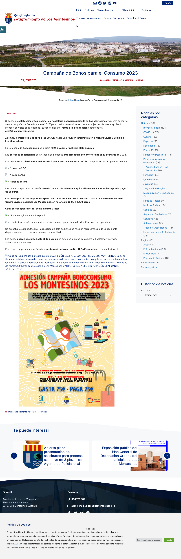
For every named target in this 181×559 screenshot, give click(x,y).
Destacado (105, 80)
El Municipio (128, 10)
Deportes (148, 141)
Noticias (89, 10)
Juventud (148, 184)
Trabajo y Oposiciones (155, 227)
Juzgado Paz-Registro (155, 188)
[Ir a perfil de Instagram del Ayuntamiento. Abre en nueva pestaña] (109, 3)
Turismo (146, 10)
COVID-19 (148, 132)
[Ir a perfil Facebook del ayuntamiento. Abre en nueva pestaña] (69, 513)
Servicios (148, 218)
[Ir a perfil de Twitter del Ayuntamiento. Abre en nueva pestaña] (104, 3)
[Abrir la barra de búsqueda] (77, 26)
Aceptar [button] (169, 540)
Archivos (145, 290)
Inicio (79, 10)
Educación (148, 150)
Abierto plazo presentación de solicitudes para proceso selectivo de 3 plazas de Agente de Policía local (63, 456)
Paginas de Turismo (153, 258)
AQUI (16, 544)
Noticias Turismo (152, 205)
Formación (148, 175)
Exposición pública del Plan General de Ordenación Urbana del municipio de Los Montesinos (118, 456)
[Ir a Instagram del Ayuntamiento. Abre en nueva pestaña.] (88, 513)
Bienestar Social (151, 127)
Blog (77, 100)
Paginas (145, 240)
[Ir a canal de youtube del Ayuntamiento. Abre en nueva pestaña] (114, 3)
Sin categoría (148, 262)
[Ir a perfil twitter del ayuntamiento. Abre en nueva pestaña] (75, 513)
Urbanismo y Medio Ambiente (159, 232)
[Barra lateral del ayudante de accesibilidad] (3, 29)
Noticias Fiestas (151, 200)
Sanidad (147, 209)
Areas (146, 244)
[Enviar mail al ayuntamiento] (94, 3)
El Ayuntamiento (106, 10)
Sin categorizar (149, 267)
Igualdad (148, 179)
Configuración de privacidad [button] (148, 540)
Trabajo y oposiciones (88, 18)
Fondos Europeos (114, 18)
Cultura (147, 136)
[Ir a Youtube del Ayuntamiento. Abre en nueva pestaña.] (81, 513)
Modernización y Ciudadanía (158, 193)
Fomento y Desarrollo (122, 80)
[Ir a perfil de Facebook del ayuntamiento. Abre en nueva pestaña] (99, 3)
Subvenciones (150, 223)
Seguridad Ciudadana (155, 214)
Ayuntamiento (24, 15)
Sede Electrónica (136, 18)
